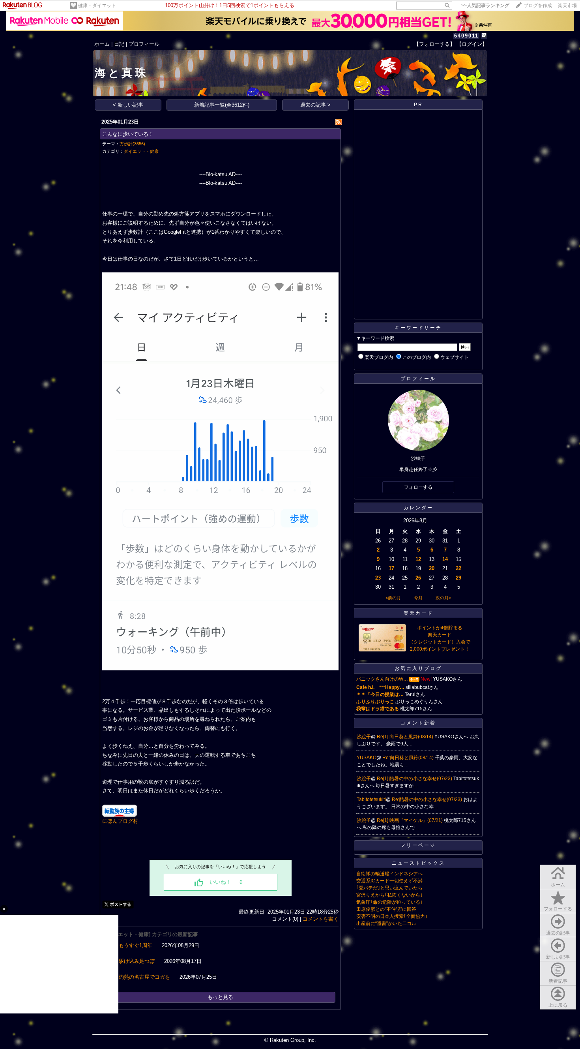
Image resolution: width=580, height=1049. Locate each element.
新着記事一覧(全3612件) (221, 105)
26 (418, 578)
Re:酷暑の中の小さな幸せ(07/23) (427, 799)
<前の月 (393, 597)
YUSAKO (366, 757)
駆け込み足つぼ (137, 961)
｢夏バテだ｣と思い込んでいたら (389, 888)
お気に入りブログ (418, 668)
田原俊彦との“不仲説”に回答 (386, 909)
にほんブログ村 (120, 821)
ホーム (102, 44)
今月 (418, 597)
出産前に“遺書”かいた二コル (386, 923)
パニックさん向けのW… (382, 679)
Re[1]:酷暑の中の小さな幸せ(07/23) (415, 778)
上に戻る (557, 1005)
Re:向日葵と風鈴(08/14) (408, 757)
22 (458, 568)
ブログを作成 (538, 5)
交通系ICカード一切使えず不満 (389, 881)
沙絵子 (364, 736)
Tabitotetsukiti (371, 799)
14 (445, 559)
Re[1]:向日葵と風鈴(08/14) (405, 736)
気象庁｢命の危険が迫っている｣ (389, 902)
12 (418, 559)
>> (485, 5)
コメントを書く (321, 919)
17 (391, 568)
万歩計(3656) (132, 143)
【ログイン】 (472, 44)
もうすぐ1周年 (135, 945)
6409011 (466, 36)
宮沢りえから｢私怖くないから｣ (389, 895)
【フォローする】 (434, 44)
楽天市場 (567, 5)
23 (378, 578)
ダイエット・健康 (141, 151)
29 (458, 578)
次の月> (443, 597)
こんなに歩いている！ (127, 134)
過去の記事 (558, 933)
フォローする (558, 909)
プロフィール (144, 44)
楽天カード (418, 613)
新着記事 (557, 981)
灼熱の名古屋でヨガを (144, 977)
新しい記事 (558, 957)
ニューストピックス (418, 863)
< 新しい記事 (128, 105)
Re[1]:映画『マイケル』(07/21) (410, 820)
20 (431, 568)
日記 (119, 44)
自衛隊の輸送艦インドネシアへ (389, 873)
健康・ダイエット (97, 5)
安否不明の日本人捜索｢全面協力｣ (391, 916)
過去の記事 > (315, 105)
